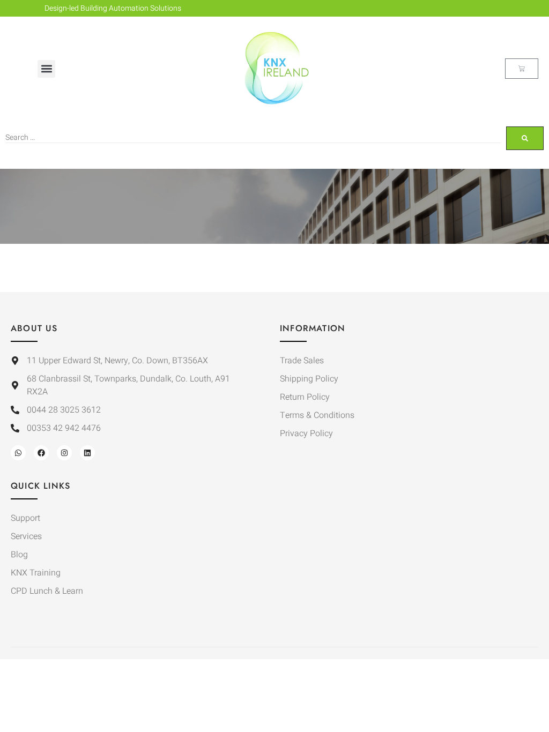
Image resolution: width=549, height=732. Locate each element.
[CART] (521, 68)
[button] (46, 69)
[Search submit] (525, 138)
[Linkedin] (87, 452)
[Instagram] (64, 452)
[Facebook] (41, 452)
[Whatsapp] (18, 452)
